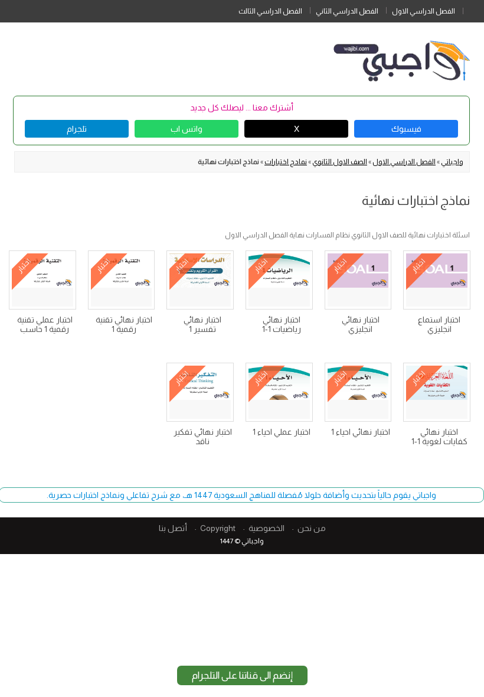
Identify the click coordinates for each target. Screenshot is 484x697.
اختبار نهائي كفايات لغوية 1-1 (439, 436)
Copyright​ (218, 528)
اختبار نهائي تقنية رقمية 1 (124, 324)
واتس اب (186, 128)
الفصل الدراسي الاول (423, 11)
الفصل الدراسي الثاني (347, 11)
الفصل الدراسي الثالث (270, 11)
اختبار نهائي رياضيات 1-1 (281, 324)
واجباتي (452, 162)
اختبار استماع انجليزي (439, 324)
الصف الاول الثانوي (339, 162)
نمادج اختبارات (285, 162)
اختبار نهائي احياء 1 (360, 432)
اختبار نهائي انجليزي (361, 324)
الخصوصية (266, 528)
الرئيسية (473, 9)
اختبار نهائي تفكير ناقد (203, 436)
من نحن (311, 528)
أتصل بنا (173, 528)
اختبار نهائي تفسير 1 (202, 324)
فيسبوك (406, 128)
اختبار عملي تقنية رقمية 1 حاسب (45, 324)
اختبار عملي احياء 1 (281, 432)
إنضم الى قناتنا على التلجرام (242, 675)
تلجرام (77, 128)
